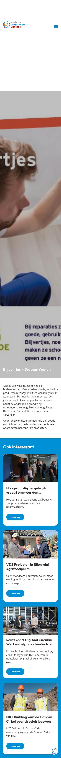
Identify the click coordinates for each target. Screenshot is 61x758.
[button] (56, 26)
